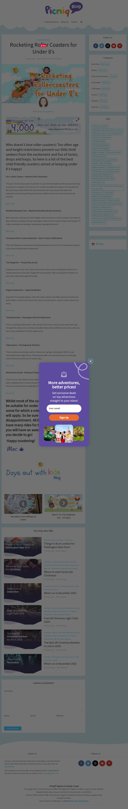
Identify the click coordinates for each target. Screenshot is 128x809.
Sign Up (64, 417)
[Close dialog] (90, 361)
